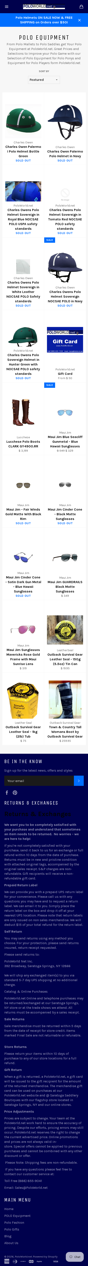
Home (8, 1209)
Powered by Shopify (45, 1256)
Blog (8, 1236)
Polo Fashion (14, 1222)
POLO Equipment (17, 1216)
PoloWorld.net (23, 1256)
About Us (11, 1243)
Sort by (44, 71)
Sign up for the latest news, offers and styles (38, 770)
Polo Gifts (11, 1229)
